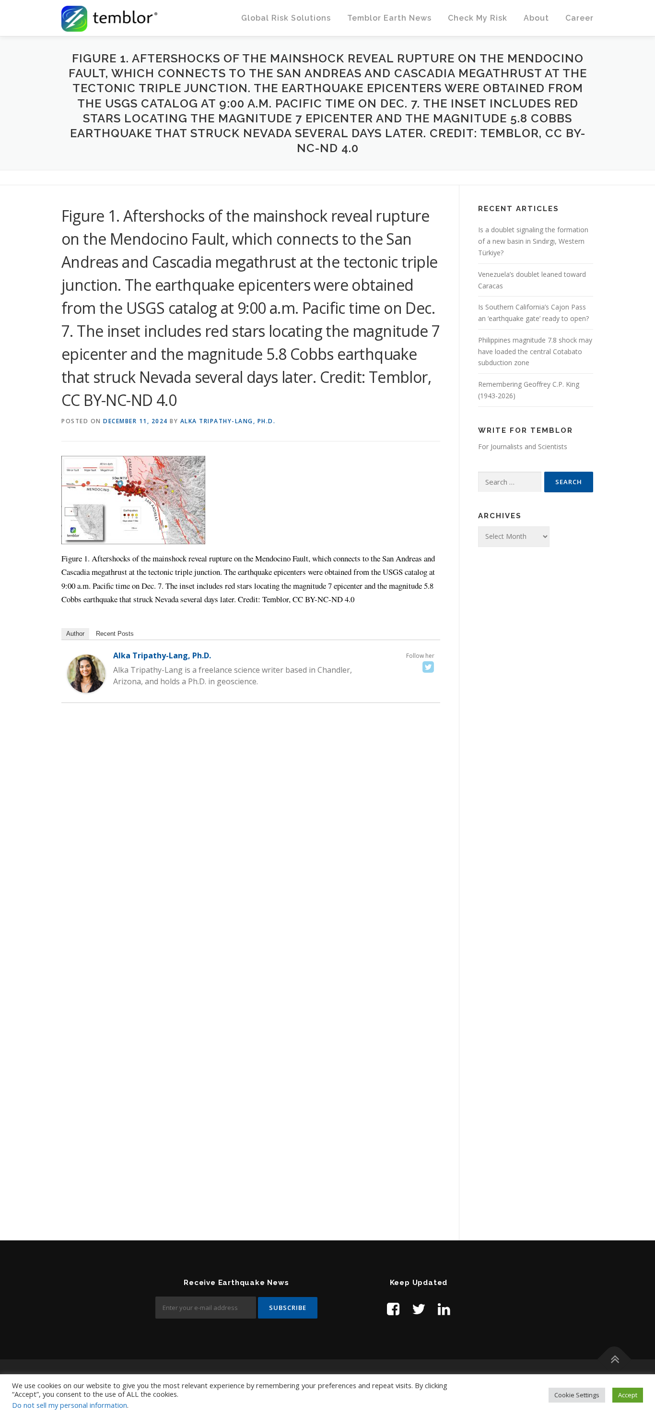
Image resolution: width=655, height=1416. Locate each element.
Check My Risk (477, 18)
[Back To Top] (614, 1360)
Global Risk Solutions (286, 18)
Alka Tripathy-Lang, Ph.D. (228, 421)
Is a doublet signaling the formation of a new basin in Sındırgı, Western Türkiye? (533, 241)
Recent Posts (115, 633)
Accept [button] (627, 1395)
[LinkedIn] (444, 1309)
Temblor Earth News (389, 18)
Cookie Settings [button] (576, 1395)
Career (579, 18)
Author (75, 633)
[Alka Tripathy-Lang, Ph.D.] (86, 673)
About (536, 18)
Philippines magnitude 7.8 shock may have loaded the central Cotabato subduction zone (535, 351)
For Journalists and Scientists (522, 446)
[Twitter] (428, 667)
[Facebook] (393, 1309)
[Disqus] (250, 849)
